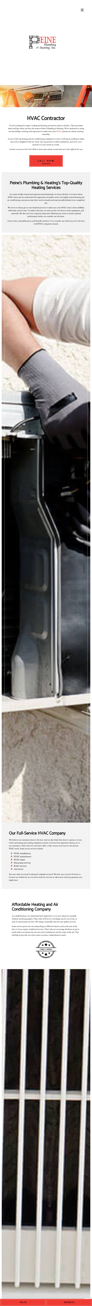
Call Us (23, 1302)
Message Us (69, 1302)
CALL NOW (46, 161)
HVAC (58, 131)
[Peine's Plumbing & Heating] (42, 42)
